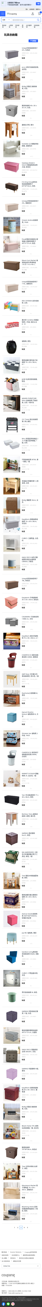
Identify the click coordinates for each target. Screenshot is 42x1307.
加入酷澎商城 (6, 1261)
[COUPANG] (8, 1276)
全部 (3, 20)
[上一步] (10, 1227)
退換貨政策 (5, 1254)
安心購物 (4, 1257)
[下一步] (31, 1227)
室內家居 (17, 26)
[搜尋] (38, 20)
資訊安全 (13, 1257)
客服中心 (38, 9)
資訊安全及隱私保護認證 (26, 1257)
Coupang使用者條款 (31, 1251)
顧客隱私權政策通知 (29, 1254)
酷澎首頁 (4, 26)
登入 (27, 9)
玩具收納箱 (36, 26)
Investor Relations (15, 1251)
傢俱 (22, 26)
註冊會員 (31, 9)
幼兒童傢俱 (29, 26)
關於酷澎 (4, 1251)
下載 (38, 4)
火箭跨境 (11, 26)
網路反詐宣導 (17, 1261)
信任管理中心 (16, 1254)
